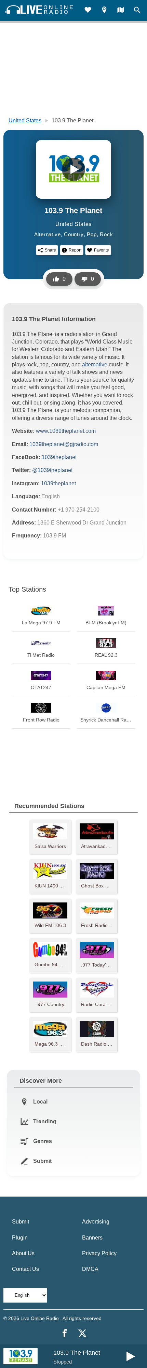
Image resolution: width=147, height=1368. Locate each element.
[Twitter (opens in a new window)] (82, 1333)
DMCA (90, 1269)
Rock (106, 234)
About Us (23, 1253)
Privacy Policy (99, 1253)
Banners (92, 1238)
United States (25, 120)
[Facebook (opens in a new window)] (64, 1333)
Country (74, 234)
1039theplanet (59, 457)
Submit (20, 1222)
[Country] (120, 10)
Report (75, 250)
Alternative (47, 234)
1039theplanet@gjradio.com (63, 444)
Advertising (95, 1222)
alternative (95, 364)
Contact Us (25, 1269)
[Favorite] (88, 10)
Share (50, 250)
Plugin (20, 1238)
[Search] (137, 10)
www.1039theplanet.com (66, 431)
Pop (91, 234)
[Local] (104, 10)
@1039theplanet (52, 470)
